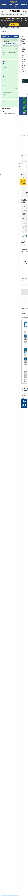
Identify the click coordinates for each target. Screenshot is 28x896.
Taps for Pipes (16, 28)
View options (5, 67)
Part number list (24, 243)
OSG (22, 36)
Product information (22, 243)
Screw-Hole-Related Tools (6, 28)
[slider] (23, 317)
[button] (24, 4)
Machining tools (14, 27)
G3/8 (5, 45)
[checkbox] (10, 46)
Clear (16, 48)
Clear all (16, 36)
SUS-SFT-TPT (6, 104)
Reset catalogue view (23, 313)
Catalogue (26, 243)
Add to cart (24, 182)
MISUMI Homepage (5, 27)
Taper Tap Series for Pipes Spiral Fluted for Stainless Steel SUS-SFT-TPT (12, 30)
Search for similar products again (24, 404)
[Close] (26, 18)
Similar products (20, 174)
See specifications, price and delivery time (11, 43)
